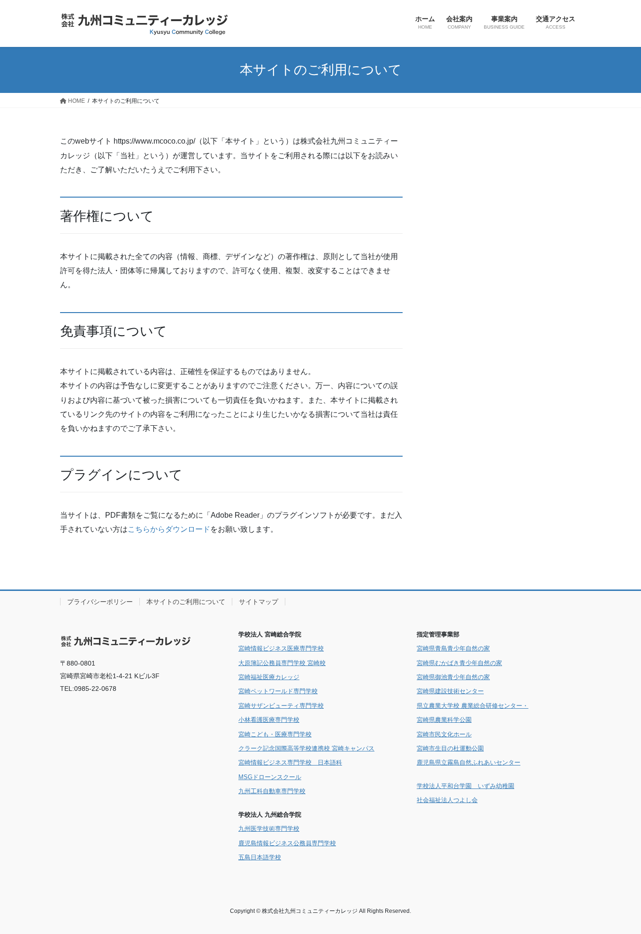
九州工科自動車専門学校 (271, 791)
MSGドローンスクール (269, 777)
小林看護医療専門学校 (268, 719)
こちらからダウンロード (169, 529)
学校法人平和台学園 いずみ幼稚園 (465, 785)
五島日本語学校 (259, 857)
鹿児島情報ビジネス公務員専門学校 (287, 843)
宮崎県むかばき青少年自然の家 (459, 662)
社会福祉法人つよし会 (447, 800)
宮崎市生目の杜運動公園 (450, 748)
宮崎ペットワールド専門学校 (278, 691)
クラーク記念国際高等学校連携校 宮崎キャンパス (306, 748)
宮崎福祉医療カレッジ (268, 677)
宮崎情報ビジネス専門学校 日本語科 (290, 762)
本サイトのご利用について (185, 601)
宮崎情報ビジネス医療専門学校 (281, 648)
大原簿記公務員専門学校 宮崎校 (282, 662)
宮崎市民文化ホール (444, 734)
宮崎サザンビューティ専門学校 (281, 705)
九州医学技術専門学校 (268, 828)
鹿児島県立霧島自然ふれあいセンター (468, 762)
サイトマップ (258, 601)
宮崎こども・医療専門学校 (275, 734)
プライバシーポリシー (100, 601)
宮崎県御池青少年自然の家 (453, 677)
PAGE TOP (617, 897)
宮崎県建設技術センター (450, 691)
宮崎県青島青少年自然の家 (453, 648)
